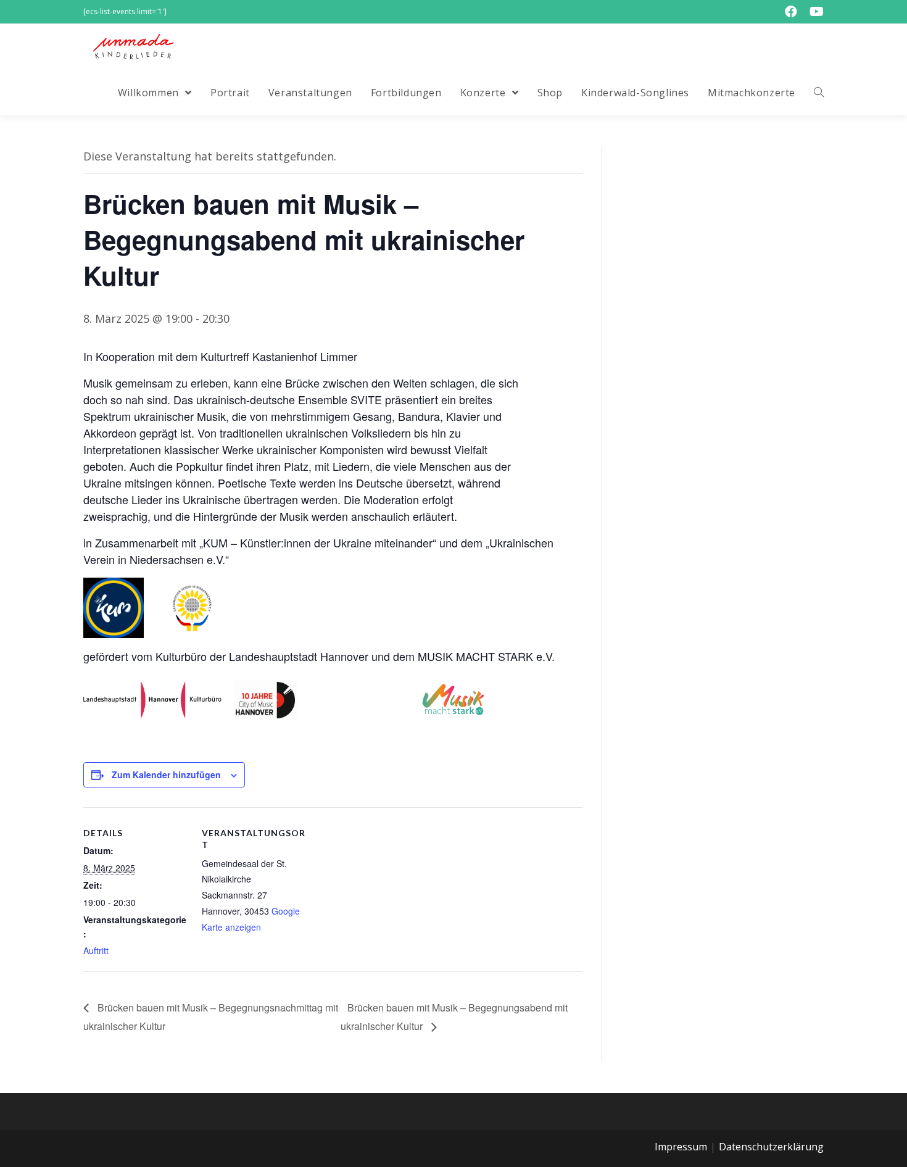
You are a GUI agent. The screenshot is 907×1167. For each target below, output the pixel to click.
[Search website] (819, 92)
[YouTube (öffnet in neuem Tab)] (813, 12)
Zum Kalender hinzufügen (166, 774)
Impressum (681, 1146)
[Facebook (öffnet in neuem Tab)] (791, 12)
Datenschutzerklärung (771, 1146)
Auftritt (96, 950)
